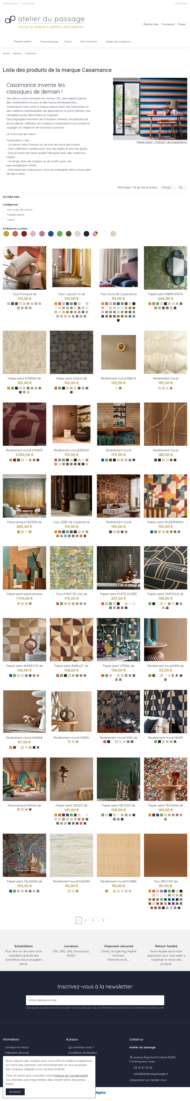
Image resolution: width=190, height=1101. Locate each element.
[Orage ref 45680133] (81, 603)
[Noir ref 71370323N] (175, 741)
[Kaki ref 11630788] (57, 536)
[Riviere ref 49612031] (181, 899)
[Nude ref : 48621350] (126, 316)
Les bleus (48, 241)
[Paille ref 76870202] (28, 392)
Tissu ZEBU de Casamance (71, 522)
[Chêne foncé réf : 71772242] (130, 460)
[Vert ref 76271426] (26, 675)
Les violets (39, 241)
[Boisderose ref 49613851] (149, 903)
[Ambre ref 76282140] (122, 607)
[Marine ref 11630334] (73, 536)
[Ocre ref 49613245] (149, 899)
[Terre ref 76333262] (81, 823)
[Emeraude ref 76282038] (110, 607)
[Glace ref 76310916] (34, 891)
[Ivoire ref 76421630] (26, 531)
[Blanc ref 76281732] (130, 603)
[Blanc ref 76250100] (122, 675)
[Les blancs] (105, 238)
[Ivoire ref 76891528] (173, 303)
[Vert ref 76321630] (133, 815)
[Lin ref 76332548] (71, 819)
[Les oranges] (15, 238)
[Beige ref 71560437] (169, 675)
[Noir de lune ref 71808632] (120, 388)
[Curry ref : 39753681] (63, 312)
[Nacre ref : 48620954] (114, 308)
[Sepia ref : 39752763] (79, 308)
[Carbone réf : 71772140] (133, 460)
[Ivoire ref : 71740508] (83, 460)
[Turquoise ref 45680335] (77, 603)
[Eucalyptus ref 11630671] (61, 536)
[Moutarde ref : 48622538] (130, 308)
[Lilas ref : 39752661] (65, 316)
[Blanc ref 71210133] (73, 891)
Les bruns (66, 241)
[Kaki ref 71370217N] (167, 741)
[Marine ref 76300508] (177, 815)
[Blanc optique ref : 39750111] (55, 308)
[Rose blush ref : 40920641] (39, 303)
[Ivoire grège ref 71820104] (26, 460)
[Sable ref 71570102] (26, 603)
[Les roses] (33, 238)
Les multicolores (93, 241)
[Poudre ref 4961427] (153, 903)
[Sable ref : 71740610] (59, 464)
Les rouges (22, 241)
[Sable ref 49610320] (173, 895)
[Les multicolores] (96, 238)
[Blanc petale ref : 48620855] (118, 308)
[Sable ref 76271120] (22, 675)
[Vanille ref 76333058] (75, 819)
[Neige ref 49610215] (157, 895)
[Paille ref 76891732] (177, 303)
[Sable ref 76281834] (133, 603)
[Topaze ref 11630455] (69, 536)
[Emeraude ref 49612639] (165, 899)
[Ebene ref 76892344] (175, 308)
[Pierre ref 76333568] (73, 823)
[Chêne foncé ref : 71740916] (75, 464)
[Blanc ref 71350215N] (73, 741)
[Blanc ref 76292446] (165, 603)
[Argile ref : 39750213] (83, 308)
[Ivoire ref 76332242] (87, 815)
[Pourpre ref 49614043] (173, 903)
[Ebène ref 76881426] (71, 392)
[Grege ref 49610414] (169, 895)
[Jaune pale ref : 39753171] (59, 312)
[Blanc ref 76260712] (73, 675)
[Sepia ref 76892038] (167, 308)
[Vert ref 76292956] (177, 603)
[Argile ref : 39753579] (75, 312)
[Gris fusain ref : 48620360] (126, 312)
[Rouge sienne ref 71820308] (38, 460)
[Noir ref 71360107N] (132, 741)
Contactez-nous (11, 3)
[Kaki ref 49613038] (153, 899)
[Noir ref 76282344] (126, 607)
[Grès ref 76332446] (55, 819)
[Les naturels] (113, 238)
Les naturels (111, 241)
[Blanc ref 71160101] (122, 891)
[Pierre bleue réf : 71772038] (126, 460)
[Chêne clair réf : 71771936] (122, 460)
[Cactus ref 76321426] (126, 815)
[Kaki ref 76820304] (171, 531)
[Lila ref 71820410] (34, 460)
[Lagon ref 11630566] (65, 536)
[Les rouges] (24, 238)
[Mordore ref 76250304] (126, 675)
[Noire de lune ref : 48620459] (118, 320)
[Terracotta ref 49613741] (161, 903)
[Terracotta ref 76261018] (81, 675)
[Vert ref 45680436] (73, 603)
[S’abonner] (160, 1000)
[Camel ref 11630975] (81, 536)
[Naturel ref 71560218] (173, 675)
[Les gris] (78, 238)
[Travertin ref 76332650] (67, 819)
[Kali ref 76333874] (57, 823)
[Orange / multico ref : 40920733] (18, 308)
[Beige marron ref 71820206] (30, 460)
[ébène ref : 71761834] (175, 460)
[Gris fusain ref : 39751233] (77, 316)
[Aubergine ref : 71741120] (67, 464)
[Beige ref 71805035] (116, 388)
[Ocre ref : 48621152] (118, 316)
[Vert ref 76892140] (181, 303)
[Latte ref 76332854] (63, 819)
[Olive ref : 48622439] (133, 308)
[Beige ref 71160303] (126, 891)
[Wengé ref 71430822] (34, 747)
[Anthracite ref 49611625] (163, 907)
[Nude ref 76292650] (163, 607)
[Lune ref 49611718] (179, 907)
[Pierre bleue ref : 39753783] (83, 312)
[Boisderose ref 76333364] (77, 823)
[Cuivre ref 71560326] (165, 679)
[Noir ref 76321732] (122, 819)
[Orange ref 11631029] (77, 536)
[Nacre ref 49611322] (165, 895)
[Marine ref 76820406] (175, 531)
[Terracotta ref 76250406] (130, 675)
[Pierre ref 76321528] (114, 819)
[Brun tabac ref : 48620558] (130, 312)
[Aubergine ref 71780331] (122, 531)
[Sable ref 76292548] (173, 603)
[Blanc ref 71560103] (165, 675)
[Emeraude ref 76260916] (77, 675)
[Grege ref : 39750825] (87, 308)
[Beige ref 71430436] (30, 747)
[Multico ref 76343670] (30, 809)
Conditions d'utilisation (82, 1052)
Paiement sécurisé (17, 1052)
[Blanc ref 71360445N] (120, 741)
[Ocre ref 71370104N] (171, 741)
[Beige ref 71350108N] (77, 741)
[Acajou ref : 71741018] (71, 464)
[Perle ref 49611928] (171, 907)
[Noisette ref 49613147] (151, 907)
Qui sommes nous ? (81, 1047)
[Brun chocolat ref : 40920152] (26, 308)
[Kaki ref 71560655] (177, 675)
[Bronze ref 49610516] (177, 903)
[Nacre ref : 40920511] (32, 303)
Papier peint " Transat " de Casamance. (162, 142)
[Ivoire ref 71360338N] (124, 741)
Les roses (31, 241)
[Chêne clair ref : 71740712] (55, 464)
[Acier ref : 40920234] (30, 308)
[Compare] (43, 259)
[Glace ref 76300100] (181, 815)
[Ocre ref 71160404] (130, 891)
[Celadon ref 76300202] (169, 815)
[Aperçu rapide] (43, 265)
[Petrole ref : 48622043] (130, 316)
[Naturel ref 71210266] (77, 891)
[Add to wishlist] (43, 252)
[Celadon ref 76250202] (116, 679)
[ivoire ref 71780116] (118, 531)
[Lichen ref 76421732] (30, 531)
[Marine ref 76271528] (30, 675)
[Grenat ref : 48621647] (102, 316)
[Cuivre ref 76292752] (169, 603)
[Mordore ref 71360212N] (128, 741)
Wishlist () (181, 3)
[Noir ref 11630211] (84, 536)
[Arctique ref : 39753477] (61, 316)
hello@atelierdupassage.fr (151, 1074)
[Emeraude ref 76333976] (87, 819)
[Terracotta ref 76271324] (34, 675)
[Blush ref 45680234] (84, 603)
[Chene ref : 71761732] (171, 460)
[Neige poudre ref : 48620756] (122, 308)
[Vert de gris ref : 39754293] (67, 312)
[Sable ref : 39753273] (75, 308)
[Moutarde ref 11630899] (87, 531)
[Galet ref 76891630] (171, 308)
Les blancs (102, 241)
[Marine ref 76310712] (30, 891)
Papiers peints (15, 214)
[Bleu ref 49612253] (173, 899)
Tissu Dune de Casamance (118, 294)
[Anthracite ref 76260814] (84, 675)
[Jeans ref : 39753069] (87, 312)
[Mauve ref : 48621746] (106, 316)
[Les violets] (42, 238)
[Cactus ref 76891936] (155, 308)
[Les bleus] (51, 238)
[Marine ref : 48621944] (110, 312)
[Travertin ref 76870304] (24, 392)
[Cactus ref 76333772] (61, 823)
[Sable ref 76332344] (59, 819)
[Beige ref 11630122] (83, 531)
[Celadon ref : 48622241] (106, 312)
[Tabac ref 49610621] (159, 907)
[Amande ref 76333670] (65, 823)
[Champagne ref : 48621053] (126, 308)
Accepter (15, 1091)
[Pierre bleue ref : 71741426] (63, 464)
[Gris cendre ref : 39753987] (73, 316)
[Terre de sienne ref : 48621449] (110, 316)
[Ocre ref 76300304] (173, 815)
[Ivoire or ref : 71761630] (167, 460)
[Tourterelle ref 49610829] (167, 907)
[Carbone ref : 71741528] (83, 464)
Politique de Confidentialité (70, 1075)
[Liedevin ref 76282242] (118, 607)
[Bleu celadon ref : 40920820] (36, 303)
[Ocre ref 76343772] (26, 809)
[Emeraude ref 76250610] (133, 675)
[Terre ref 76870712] (39, 388)
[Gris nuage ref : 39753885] (81, 316)
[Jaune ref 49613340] (181, 895)
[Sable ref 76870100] (24, 388)
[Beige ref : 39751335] (63, 308)
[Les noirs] (87, 238)
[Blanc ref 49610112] (161, 895)
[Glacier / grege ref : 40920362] (28, 303)
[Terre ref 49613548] (157, 903)
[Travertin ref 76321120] (122, 815)
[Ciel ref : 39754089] (57, 316)
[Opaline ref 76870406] (36, 388)
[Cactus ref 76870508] (32, 388)
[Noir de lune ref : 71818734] (171, 388)
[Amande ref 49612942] (157, 899)
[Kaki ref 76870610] (28, 388)
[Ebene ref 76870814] (20, 392)
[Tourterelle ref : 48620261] (122, 312)
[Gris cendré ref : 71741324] (87, 464)
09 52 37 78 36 (143, 1067)
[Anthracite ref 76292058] (167, 607)
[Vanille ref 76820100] (167, 531)
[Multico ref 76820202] (179, 531)
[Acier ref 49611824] (175, 907)
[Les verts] (60, 238)
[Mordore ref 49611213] (181, 903)
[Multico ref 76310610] (38, 891)
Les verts (57, 241)
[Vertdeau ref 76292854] (181, 603)
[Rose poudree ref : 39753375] (55, 312)
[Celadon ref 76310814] (26, 891)
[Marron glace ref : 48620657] (133, 312)
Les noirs (84, 241)
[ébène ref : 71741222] (79, 464)
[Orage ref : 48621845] (114, 312)
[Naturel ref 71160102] (118, 891)
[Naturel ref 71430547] (38, 747)
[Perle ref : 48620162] (118, 312)
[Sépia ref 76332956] (84, 823)
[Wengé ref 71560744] (181, 675)
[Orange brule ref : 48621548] (114, 316)
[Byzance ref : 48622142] (133, 316)
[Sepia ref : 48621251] (122, 316)
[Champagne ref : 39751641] (71, 308)
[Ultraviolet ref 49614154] (169, 903)
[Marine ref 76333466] (69, 823)
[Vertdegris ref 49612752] (161, 899)
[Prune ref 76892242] (163, 308)
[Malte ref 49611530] (165, 903)
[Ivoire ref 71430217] (26, 747)
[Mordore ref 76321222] (118, 819)
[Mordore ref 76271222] (38, 675)
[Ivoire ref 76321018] (118, 815)
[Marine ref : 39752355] (79, 312)
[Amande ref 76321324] (130, 815)
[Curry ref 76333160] (83, 819)
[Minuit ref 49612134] (177, 899)
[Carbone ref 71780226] (126, 531)
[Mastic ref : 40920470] (22, 308)
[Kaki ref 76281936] (114, 607)
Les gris (75, 241)
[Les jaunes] (7, 238)
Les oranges (13, 241)
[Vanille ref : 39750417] (59, 308)
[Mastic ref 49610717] (177, 895)
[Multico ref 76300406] (165, 819)
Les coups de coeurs (19, 209)
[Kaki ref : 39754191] (71, 312)
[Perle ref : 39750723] (69, 316)
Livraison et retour (17, 1047)
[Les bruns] (69, 238)
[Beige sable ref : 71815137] (167, 388)
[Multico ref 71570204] (30, 603)
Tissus (11, 219)
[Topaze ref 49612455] (169, 899)
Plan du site (28, 3)
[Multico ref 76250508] (120, 679)
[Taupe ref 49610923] (155, 907)
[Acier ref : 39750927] (84, 316)
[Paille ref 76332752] (79, 819)
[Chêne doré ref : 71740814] (87, 460)
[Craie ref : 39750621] (67, 308)
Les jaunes (4, 241)
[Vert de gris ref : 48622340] (102, 312)
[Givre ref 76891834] (159, 308)
